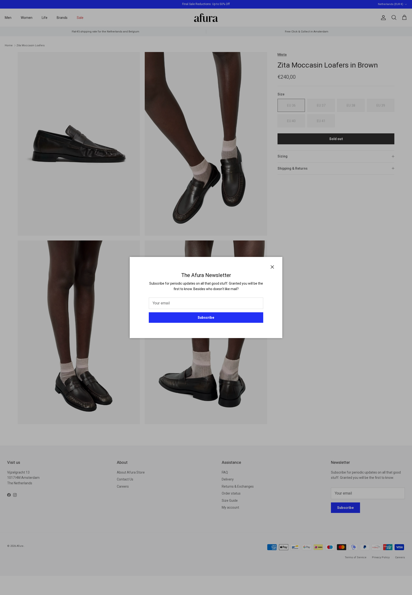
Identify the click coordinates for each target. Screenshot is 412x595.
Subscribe (206, 317)
